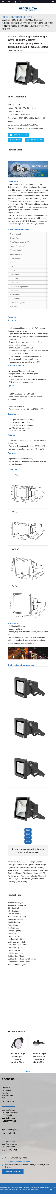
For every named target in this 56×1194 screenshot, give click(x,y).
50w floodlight (13, 911)
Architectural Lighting (17, 916)
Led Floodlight (14, 950)
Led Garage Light (15, 953)
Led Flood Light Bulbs (17, 942)
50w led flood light (15, 914)
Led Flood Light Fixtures (18, 945)
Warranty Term (7, 1096)
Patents (5, 1093)
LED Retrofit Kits (8, 1141)
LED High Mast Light (10, 1113)
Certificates (6, 1090)
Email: (7, 1161)
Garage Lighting (14, 931)
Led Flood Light (14, 936)
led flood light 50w (15, 939)
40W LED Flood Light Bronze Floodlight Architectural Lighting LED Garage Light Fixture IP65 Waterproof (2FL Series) (27, 864)
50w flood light (14, 908)
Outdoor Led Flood (16, 956)
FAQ (3, 1098)
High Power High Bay (10, 1130)
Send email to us (20, 135)
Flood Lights (13, 925)
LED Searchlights (8, 1115)
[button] (28, 830)
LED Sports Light (8, 1110)
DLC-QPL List (36, 140)
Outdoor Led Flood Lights (19, 962)
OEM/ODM (6, 1088)
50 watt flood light (15, 902)
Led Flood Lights (15, 947)
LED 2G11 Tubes (8, 1147)
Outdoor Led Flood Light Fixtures (22, 959)
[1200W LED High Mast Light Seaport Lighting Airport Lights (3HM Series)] (17, 1043)
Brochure (16, 140)
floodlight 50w (13, 928)
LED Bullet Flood (8, 1118)
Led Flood (12, 933)
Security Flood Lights (17, 964)
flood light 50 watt (15, 919)
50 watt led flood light (17, 905)
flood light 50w (14, 922)
